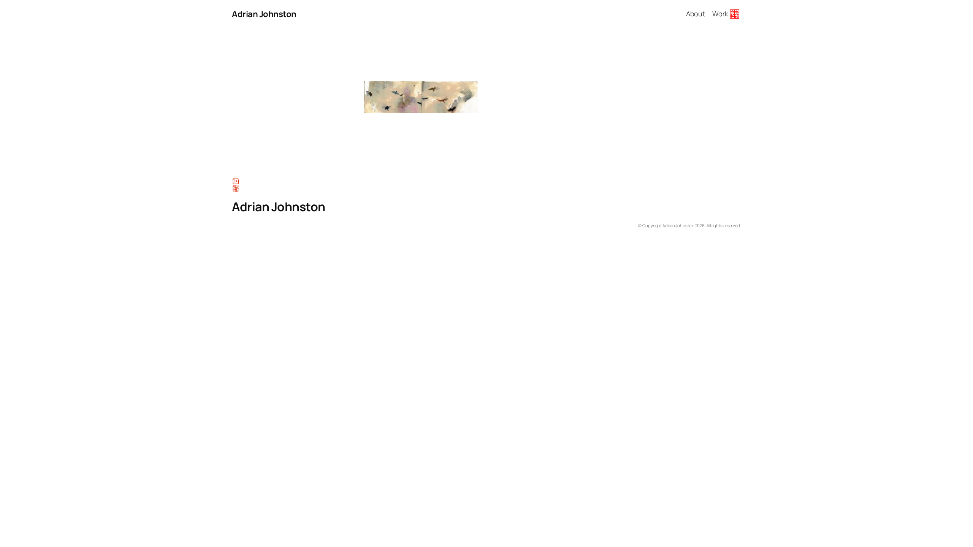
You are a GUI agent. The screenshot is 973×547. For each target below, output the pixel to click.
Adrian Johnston (264, 14)
